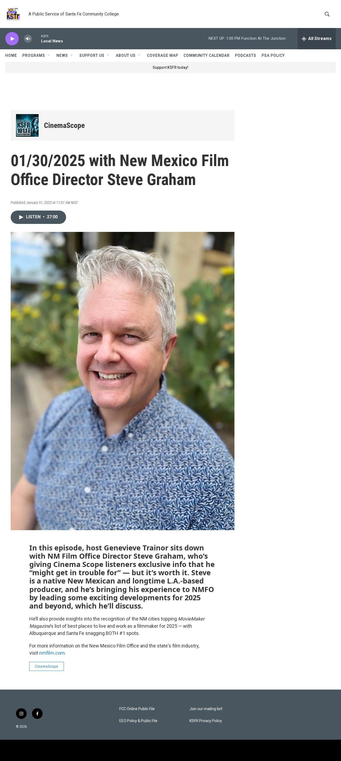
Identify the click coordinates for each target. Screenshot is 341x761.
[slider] (36, 38)
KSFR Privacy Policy (205, 721)
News (62, 55)
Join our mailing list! (205, 709)
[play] (12, 39)
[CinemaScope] (27, 125)
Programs (33, 55)
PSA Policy (273, 55)
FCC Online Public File (137, 709)
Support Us (91, 55)
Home (11, 55)
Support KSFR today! (170, 67)
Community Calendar (207, 55)
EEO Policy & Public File (138, 721)
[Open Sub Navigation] (49, 55)
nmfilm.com (52, 653)
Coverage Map (162, 55)
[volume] (28, 39)
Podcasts (245, 55)
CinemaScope (64, 125)
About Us (126, 55)
